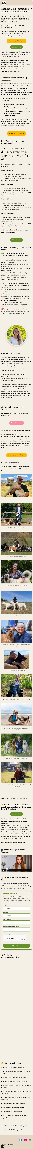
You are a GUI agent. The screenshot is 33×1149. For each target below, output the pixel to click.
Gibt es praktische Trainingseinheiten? (14, 1107)
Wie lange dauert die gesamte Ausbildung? (16, 1077)
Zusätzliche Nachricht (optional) (11, 926)
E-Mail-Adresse (7, 919)
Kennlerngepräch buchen (16, 41)
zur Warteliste (16, 47)
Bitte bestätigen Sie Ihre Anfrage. (11, 934)
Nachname (6, 912)
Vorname (5, 905)
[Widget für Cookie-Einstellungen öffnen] (2, 1146)
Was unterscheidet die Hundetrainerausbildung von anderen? (16, 1092)
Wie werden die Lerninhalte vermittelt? (14, 1103)
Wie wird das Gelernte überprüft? (13, 1111)
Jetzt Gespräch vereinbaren (16, 455)
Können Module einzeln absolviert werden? (16, 1081)
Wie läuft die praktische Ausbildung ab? (15, 1126)
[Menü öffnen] (30, 3)
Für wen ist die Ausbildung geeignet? (14, 1067)
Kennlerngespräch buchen (16, 133)
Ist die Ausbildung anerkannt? (12, 1122)
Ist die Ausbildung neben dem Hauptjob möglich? (14, 1117)
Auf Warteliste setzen (16, 946)
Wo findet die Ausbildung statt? (12, 1130)
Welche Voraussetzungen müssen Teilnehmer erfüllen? (15, 1072)
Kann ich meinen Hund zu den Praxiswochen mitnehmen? (15, 1099)
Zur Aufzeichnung (16, 423)
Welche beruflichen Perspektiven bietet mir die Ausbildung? (16, 1086)
